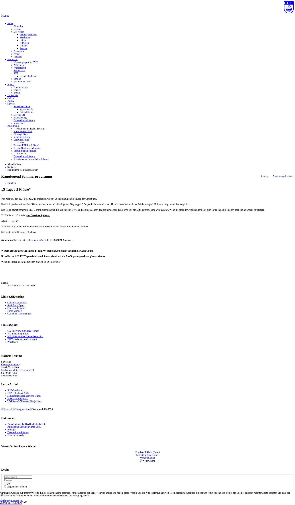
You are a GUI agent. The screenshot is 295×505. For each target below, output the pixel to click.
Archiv (10, 101)
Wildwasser (19, 70)
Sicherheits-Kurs (22, 137)
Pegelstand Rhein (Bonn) (147, 452)
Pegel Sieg (12, 342)
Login (7, 483)
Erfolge (17, 79)
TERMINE (12, 95)
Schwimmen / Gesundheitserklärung (31, 159)
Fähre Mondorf (14, 311)
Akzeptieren (6, 500)
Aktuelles (18, 26)
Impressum (19, 123)
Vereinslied (25, 37)
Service (11, 103)
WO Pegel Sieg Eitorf (18, 333)
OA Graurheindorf (16, 308)
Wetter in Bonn (147, 457)
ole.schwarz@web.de (38, 240)
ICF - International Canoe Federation (25, 336)
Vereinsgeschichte (28, 34)
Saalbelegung (20, 117)
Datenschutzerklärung (24, 120)
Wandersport (20, 67)
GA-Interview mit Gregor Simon (23, 331)
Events (17, 92)
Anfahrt (23, 45)
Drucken (11, 183)
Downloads (19, 114)
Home (10, 23)
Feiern (23, 40)
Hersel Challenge (28, 76)
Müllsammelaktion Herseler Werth (17, 370)
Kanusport (12, 59)
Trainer (17, 90)
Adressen (24, 43)
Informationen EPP (23, 131)
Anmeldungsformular (283, 176)
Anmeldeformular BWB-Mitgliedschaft (26, 424)
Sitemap (264, 176)
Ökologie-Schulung (10, 364)
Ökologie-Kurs (21, 134)
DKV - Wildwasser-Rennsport (22, 339)
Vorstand (18, 56)
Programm (19, 51)
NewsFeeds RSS (22, 106)
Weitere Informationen (11, 503)
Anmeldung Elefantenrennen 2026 (24, 426)
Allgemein (19, 65)
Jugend (10, 84)
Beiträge (11, 429)
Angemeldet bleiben (17, 486)
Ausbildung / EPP (22, 81)
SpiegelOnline (26, 112)
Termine (18, 29)
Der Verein (19, 31)
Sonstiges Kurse (21, 139)
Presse (17, 54)
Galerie (10, 98)
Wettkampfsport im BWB (26, 62)
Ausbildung (13, 126)
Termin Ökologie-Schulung (27, 148)
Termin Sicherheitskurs (25, 150)
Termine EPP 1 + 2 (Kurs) (26, 145)
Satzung (24, 48)
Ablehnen (17, 500)
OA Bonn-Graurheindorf (19, 313)
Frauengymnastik (15, 435)
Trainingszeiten (21, 87)
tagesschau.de (26, 109)
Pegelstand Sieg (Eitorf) (147, 455)
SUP (16, 73)
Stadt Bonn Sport (15, 305)
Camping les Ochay (17, 302)
